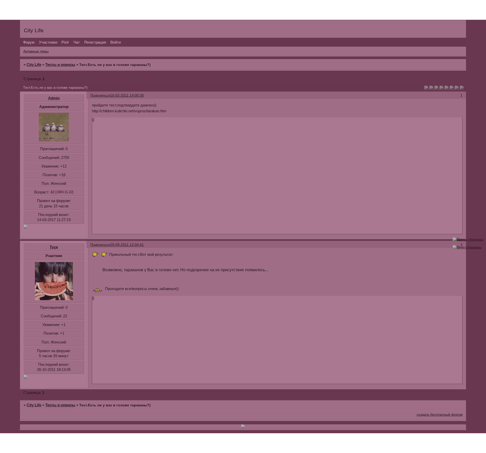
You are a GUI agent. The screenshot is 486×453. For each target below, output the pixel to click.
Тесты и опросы (60, 65)
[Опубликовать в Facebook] (431, 88)
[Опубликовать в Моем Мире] (446, 88)
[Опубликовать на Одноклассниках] (441, 88)
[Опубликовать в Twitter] (436, 88)
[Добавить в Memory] (462, 88)
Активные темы (36, 51)
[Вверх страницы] (468, 239)
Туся (54, 247)
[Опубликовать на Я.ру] (452, 88)
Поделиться (100, 95)
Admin (54, 98)
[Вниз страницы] (467, 247)
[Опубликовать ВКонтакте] (426, 88)
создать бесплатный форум (440, 414)
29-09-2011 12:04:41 (127, 245)
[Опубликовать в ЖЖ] (457, 88)
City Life (34, 65)
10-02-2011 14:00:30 (127, 95)
